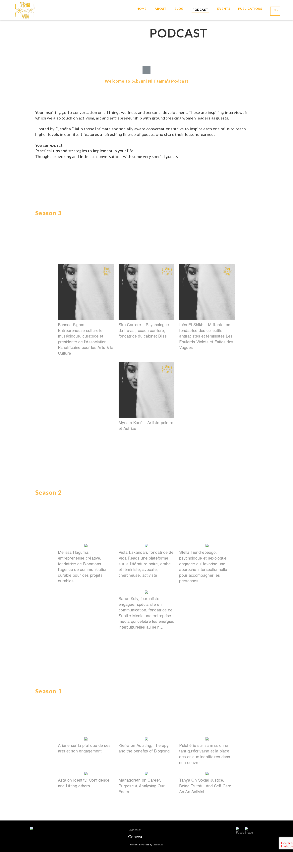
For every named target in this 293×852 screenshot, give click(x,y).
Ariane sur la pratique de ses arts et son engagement (84, 748)
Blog (179, 8)
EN (274, 10)
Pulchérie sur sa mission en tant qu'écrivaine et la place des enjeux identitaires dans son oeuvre (204, 753)
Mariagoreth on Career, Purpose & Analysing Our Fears (142, 785)
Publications (250, 8)
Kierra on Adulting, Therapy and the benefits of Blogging (144, 748)
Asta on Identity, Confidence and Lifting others (83, 783)
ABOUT (161, 8)
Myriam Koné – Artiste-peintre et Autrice (146, 425)
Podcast (200, 9)
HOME (142, 8)
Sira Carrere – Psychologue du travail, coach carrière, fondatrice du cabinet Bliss (144, 330)
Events (223, 8)
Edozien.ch (157, 844)
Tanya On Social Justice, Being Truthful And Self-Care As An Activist (205, 785)
